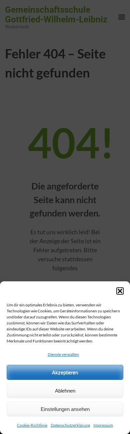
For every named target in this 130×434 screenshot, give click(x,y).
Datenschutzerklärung (70, 425)
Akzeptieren (65, 372)
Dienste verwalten (63, 354)
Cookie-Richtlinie (32, 425)
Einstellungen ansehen (65, 409)
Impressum (103, 425)
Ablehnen (65, 391)
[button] (120, 291)
